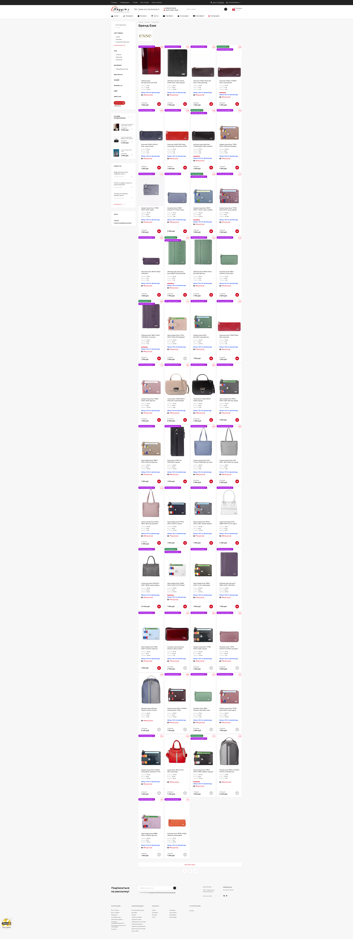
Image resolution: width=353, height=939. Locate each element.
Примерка (114, 915)
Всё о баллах (144, 2)
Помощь (114, 2)
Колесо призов (157, 2)
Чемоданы (155, 912)
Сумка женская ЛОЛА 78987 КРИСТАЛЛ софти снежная (228, 523)
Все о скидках (115, 912)
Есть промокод (121, 25)
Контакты (114, 929)
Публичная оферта (117, 919)
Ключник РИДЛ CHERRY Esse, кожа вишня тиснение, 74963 (228, 82)
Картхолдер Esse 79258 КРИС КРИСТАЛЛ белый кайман (175, 585)
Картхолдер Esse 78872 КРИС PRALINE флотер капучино (149, 462)
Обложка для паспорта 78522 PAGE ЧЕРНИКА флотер (227, 585)
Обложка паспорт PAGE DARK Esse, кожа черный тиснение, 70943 (176, 82)
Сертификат (172, 915)
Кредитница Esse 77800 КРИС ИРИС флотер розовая (149, 400)
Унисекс (119, 54)
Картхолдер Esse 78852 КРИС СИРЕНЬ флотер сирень (149, 835)
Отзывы (135, 2)
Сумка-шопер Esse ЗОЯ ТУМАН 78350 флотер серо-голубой (203, 462)
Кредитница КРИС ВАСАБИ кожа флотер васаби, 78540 (201, 337)
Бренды (147, 22)
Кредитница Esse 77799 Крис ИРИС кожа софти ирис (227, 710)
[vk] (224, 896)
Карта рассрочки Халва (138, 928)
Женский (119, 57)
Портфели (172, 910)
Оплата (134, 915)
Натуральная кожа (122, 69)
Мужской (119, 60)
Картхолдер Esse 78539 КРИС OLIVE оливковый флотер (201, 585)
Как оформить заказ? (138, 910)
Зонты (154, 917)
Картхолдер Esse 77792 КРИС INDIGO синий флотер (175, 523)
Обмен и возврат (137, 917)
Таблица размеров (137, 924)
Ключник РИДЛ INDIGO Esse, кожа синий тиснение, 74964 (149, 146)
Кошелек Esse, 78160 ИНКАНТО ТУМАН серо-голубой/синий (175, 210)
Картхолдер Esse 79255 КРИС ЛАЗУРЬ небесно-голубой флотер (149, 648)
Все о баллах (115, 910)
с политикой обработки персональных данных (162, 892)
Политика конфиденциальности (117, 922)
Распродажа (172, 917)
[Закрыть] (11, 918)
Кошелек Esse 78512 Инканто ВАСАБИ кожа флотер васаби (201, 710)
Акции (118, 27)
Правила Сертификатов (139, 926)
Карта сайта (135, 931)
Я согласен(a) (158, 892)
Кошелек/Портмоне (122, 42)
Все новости (118, 204)
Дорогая (116, 220)
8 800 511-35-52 (207, 887)
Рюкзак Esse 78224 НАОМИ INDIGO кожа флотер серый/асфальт (229, 771)
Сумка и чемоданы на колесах (122, 223)
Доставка (134, 912)
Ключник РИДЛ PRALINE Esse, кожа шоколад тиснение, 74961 (202, 82)
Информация (124, 2)
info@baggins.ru (227, 887)
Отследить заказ (116, 917)
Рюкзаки (119, 39)
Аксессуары (172, 912)
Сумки (118, 37)
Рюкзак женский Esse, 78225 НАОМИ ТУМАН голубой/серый (149, 710)
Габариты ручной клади (139, 921)
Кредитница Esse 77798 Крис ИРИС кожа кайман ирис (228, 210)
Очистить (117, 106)
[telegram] (226, 896)
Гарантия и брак (136, 919)
